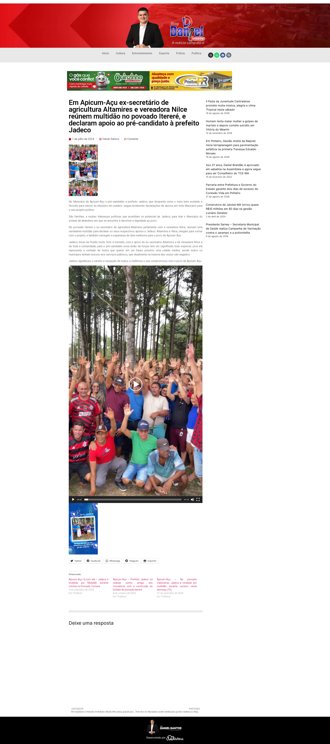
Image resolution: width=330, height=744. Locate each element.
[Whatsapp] (216, 55)
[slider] (132, 499)
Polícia (180, 53)
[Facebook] (222, 55)
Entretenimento (142, 53)
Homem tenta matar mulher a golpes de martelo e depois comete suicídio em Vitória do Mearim (232, 125)
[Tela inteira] (198, 499)
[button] (135, 384)
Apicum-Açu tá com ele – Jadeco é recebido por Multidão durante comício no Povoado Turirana (88, 583)
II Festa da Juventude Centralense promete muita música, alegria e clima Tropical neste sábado (230, 105)
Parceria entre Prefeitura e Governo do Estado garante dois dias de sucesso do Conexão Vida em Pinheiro (232, 189)
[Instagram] (210, 55)
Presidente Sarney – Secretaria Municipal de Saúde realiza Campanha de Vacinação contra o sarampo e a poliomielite (233, 228)
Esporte (164, 53)
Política (196, 53)
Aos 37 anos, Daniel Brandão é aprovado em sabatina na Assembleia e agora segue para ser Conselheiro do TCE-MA (233, 169)
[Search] (228, 55)
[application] (135, 384)
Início (105, 53)
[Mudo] (192, 499)
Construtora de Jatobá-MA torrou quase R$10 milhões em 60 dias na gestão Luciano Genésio (232, 209)
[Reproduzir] (73, 499)
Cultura (120, 53)
